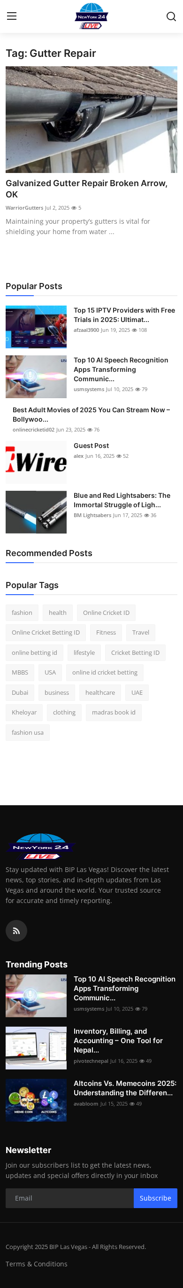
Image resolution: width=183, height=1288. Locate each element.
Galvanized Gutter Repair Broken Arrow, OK (87, 188)
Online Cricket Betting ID (46, 632)
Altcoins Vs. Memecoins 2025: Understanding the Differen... (125, 1088)
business (57, 692)
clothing (64, 712)
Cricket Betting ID (135, 652)
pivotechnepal (91, 1060)
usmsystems (89, 389)
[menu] (11, 16)
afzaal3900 (86, 329)
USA (50, 672)
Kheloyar (24, 712)
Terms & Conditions (37, 1263)
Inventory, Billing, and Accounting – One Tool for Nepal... (118, 1040)
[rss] (16, 931)
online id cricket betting (104, 672)
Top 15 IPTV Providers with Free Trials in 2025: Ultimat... (124, 314)
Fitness (106, 632)
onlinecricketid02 (33, 429)
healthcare (100, 692)
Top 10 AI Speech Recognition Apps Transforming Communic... (121, 369)
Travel (140, 632)
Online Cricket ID (106, 612)
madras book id (114, 712)
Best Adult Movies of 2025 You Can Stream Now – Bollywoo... (91, 414)
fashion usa (28, 732)
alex (79, 455)
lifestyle (84, 652)
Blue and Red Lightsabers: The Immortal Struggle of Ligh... (122, 500)
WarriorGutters (24, 207)
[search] (171, 16)
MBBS (20, 672)
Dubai (20, 692)
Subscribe (155, 1198)
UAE (137, 692)
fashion (22, 612)
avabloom (86, 1103)
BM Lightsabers (92, 514)
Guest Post (91, 445)
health (58, 612)
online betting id (34, 652)
